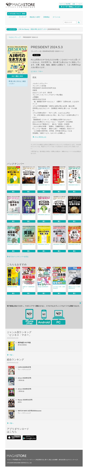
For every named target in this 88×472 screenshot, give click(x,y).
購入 (13, 191)
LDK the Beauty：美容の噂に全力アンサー (32, 29)
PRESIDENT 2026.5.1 (58, 214)
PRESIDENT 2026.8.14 (28, 184)
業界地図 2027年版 (12, 286)
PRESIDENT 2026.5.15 (44, 214)
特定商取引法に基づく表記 (43, 459)
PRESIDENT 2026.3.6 (43, 244)
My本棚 (68, 4)
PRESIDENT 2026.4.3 (13, 244)
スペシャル (56, 17)
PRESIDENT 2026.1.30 (74, 244)
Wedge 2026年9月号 (43, 286)
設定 (74, 4)
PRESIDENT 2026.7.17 (59, 184)
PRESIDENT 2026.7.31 (44, 184)
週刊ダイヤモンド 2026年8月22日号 (74, 287)
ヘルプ (80, 4)
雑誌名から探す (35, 17)
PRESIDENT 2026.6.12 (13, 214)
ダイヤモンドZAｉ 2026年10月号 (59, 287)
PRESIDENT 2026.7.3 (74, 184)
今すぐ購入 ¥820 (17, 76)
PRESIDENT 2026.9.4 (13, 184)
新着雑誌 (46, 17)
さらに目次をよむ (40, 137)
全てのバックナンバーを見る (18, 256)
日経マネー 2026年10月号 (28, 287)
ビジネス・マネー (37, 71)
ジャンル (12, 17)
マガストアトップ (15, 37)
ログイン (62, 4)
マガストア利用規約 (13, 459)
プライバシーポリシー (28, 459)
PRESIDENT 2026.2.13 (59, 244)
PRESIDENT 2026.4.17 (74, 214)
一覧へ (10, 355)
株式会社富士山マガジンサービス (68, 459)
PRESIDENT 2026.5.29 (28, 214)
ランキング (23, 17)
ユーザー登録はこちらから (71, 7)
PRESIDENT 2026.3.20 (28, 244)
